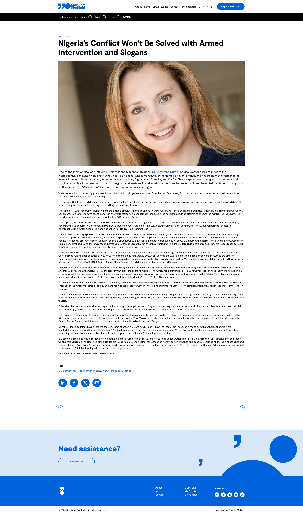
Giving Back (191, 487)
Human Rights (92, 370)
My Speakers (189, 6)
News (147, 6)
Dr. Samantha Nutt (164, 171)
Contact (175, 6)
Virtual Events (160, 6)
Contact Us (76, 461)
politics (115, 370)
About (138, 6)
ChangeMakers (237, 510)
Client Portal (205, 6)
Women (127, 370)
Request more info (230, 6)
